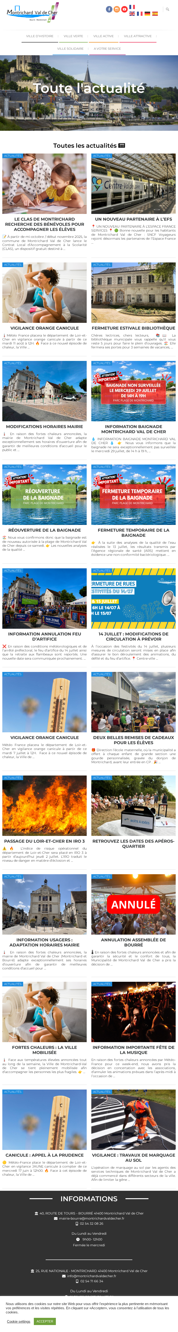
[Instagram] (117, 9)
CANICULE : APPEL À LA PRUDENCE (45, 1155)
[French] (132, 8)
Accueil (80, 102)
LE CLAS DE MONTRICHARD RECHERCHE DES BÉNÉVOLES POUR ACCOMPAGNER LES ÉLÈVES (44, 224)
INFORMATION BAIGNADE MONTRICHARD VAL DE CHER (133, 429)
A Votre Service (107, 48)
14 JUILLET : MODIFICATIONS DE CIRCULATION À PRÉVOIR (133, 636)
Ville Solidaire (70, 48)
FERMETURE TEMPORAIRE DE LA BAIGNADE (133, 533)
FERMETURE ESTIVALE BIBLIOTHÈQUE (133, 328)
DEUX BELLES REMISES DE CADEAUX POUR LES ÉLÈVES (133, 740)
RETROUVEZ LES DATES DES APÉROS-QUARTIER (133, 844)
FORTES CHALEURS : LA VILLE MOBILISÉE (44, 1050)
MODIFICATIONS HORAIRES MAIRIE (44, 426)
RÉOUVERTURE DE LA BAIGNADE (44, 530)
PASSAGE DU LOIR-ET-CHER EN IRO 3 (44, 841)
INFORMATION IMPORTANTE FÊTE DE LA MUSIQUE (134, 1050)
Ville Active (103, 36)
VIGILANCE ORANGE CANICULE (44, 328)
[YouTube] (124, 9)
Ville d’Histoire (40, 36)
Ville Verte (73, 36)
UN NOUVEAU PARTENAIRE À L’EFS (133, 219)
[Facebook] (109, 9)
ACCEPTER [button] (45, 1321)
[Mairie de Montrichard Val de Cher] (34, 14)
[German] (147, 15)
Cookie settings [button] (18, 1321)
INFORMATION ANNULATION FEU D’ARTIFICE (44, 636)
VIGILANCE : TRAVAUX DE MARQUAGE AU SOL (133, 1158)
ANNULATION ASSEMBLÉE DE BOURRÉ (133, 942)
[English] (132, 15)
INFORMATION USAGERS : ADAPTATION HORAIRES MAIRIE (44, 942)
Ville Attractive (138, 36)
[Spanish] (155, 15)
